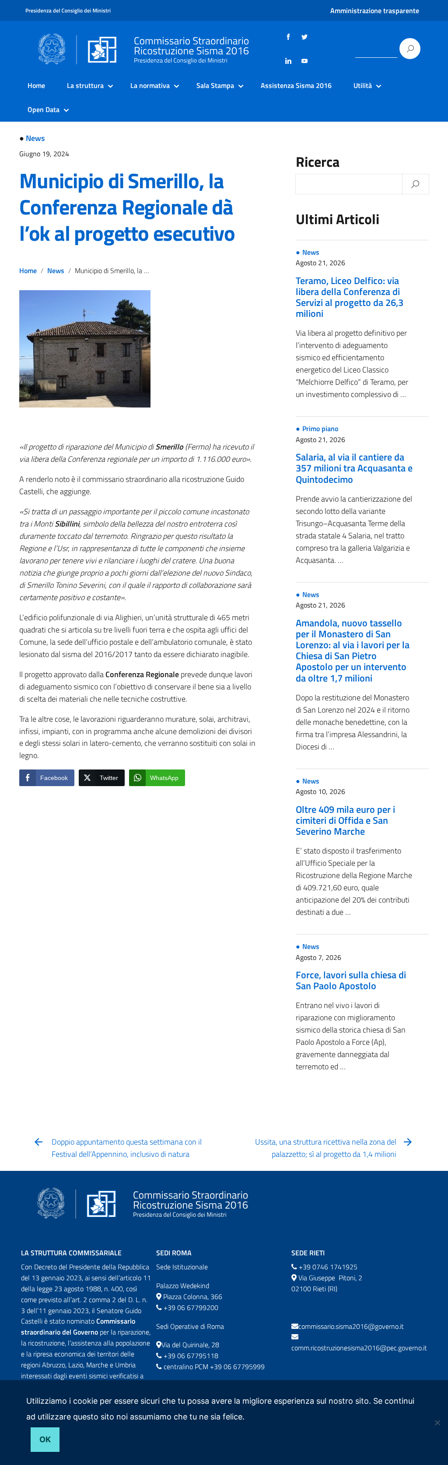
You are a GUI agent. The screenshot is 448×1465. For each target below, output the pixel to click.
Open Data (44, 109)
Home (36, 85)
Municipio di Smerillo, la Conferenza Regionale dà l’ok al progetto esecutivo (127, 207)
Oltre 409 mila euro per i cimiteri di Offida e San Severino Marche (345, 820)
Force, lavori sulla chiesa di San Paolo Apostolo (351, 980)
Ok (45, 1439)
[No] (437, 1422)
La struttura (85, 85)
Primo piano (320, 428)
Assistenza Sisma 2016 (296, 85)
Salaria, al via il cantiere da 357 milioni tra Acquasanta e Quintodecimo (354, 468)
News (35, 138)
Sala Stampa (215, 85)
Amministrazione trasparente (374, 10)
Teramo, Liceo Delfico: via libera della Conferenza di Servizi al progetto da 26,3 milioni (349, 297)
